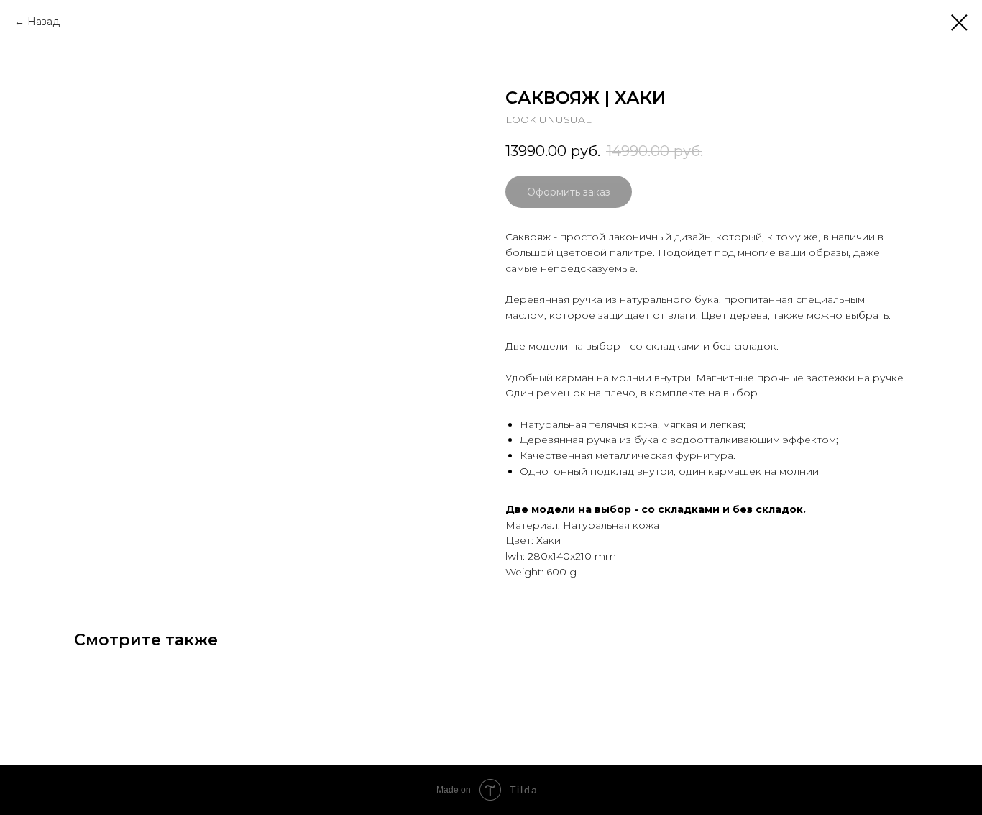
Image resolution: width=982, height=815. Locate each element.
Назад (43, 21)
